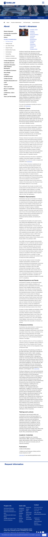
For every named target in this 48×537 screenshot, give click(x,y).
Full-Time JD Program (9, 508)
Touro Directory (37, 524)
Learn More (7, 17)
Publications (32, 44)
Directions (37, 519)
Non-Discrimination (21, 532)
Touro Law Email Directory (38, 522)
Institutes (21, 521)
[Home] (4, 22)
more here (36, 368)
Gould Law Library (28, 508)
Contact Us (36, 517)
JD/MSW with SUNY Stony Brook (10, 515)
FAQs (27, 510)
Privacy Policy (7, 532)
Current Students (21, 512)
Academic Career (34, 29)
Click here (21, 455)
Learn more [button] (37, 534)
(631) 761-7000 (37, 512)
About (8, 22)
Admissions (21, 508)
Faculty (27, 515)
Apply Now (40, 17)
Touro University (24, 529)
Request (24, 17)
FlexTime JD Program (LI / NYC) (10, 512)
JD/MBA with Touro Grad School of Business (9, 519)
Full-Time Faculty (26, 22)
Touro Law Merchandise (29, 518)
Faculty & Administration (16, 22)
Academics (21, 509)
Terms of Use (13, 532)
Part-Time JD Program (9, 509)
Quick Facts (28, 512)
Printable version (33, 49)
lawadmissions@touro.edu (39, 514)
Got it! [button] (44, 534)
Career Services (21, 517)
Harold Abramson (36, 22)
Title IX (27, 532)
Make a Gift (28, 514)
